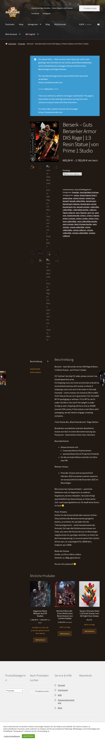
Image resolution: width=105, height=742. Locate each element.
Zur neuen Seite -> (46, 59)
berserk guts (91, 201)
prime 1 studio (82, 218)
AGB (60, 695)
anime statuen (79, 198)
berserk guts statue (88, 204)
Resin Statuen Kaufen (83, 224)
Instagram (46, 13)
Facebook (35, 13)
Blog (48, 24)
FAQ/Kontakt (60, 24)
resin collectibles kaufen (87, 221)
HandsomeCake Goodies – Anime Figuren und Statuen (52, 8)
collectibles (67, 210)
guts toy (90, 213)
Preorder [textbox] (15, 690)
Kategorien (33, 24)
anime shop (67, 198)
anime (76, 195)
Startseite (9, 24)
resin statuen (68, 224)
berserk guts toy (69, 207)
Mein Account (11, 34)
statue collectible (77, 227)
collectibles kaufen (80, 210)
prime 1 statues (69, 218)
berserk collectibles (77, 201)
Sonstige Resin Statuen (89, 192)
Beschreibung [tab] (36, 361)
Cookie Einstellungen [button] (12, 736)
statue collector (79, 230)
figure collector (69, 213)
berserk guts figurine (71, 204)
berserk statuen (83, 207)
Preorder (21, 44)
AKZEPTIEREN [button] (28, 736)
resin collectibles (69, 221)
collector (92, 210)
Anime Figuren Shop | (88, 195)
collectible (94, 207)
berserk (66, 201)
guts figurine (81, 213)
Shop (21, 24)
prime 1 (83, 215)
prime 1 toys (93, 218)
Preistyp (66, 170)
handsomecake (73, 215)
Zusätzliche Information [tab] (35, 370)
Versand (61, 685)
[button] (55, 125)
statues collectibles (80, 233)
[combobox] (15, 690)
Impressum (63, 690)
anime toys (90, 198)
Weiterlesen (40, 640)
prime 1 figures (93, 215)
